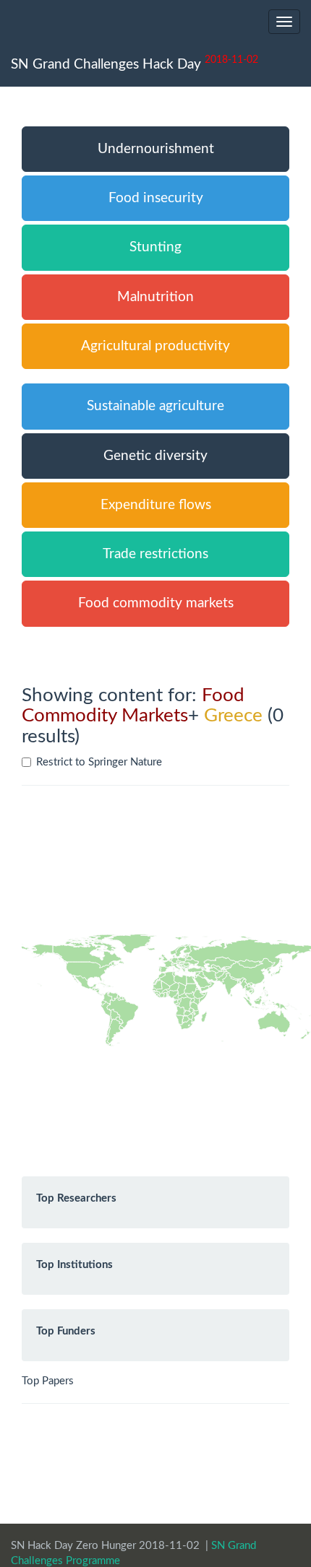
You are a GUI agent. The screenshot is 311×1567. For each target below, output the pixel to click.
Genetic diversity (155, 456)
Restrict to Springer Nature (99, 762)
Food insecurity (155, 198)
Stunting (155, 247)
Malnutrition (155, 297)
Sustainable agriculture (155, 406)
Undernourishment (156, 149)
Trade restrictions (155, 554)
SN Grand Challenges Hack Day (134, 63)
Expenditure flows (156, 505)
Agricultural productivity (155, 346)
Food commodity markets (156, 603)
